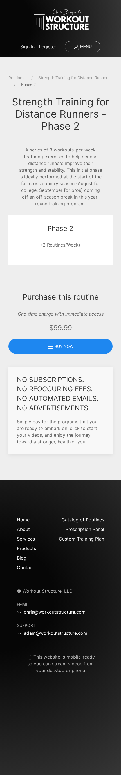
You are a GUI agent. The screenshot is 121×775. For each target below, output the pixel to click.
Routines (16, 77)
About (23, 529)
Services (26, 539)
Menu (85, 46)
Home (23, 520)
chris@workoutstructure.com (54, 612)
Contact (25, 567)
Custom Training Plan (81, 539)
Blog (21, 558)
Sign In (27, 46)
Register (47, 46)
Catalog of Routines (83, 520)
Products (26, 548)
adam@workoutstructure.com (55, 633)
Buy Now (63, 346)
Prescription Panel (85, 529)
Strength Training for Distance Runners (73, 77)
